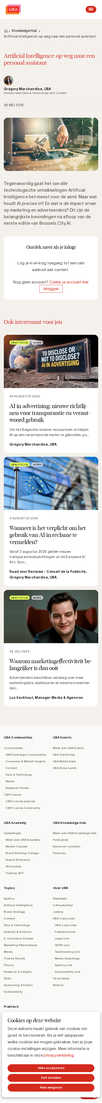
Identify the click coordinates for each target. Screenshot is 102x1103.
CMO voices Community (23, 807)
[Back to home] (13, 9)
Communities (13, 747)
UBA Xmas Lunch (65, 767)
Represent (60, 898)
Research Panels (17, 787)
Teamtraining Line (67, 951)
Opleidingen (12, 833)
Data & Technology (19, 774)
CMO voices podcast (20, 801)
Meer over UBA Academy (23, 839)
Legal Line (62, 938)
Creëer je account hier (68, 282)
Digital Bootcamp (18, 859)
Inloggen (51, 289)
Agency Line (63, 965)
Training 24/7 (14, 873)
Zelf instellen (51, 1077)
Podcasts (59, 853)
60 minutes (13, 866)
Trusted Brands (14, 958)
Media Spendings (67, 958)
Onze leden (61, 978)
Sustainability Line (67, 971)
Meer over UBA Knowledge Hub (75, 833)
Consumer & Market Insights (25, 761)
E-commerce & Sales (18, 938)
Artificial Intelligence (18, 905)
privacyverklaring (58, 1055)
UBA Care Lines (63, 918)
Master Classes (16, 846)
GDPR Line (62, 945)
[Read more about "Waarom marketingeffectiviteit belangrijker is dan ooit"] (51, 648)
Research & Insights (18, 971)
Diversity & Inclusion (18, 931)
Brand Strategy (14, 911)
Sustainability (13, 991)
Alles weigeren (51, 1087)
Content (11, 767)
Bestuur (58, 984)
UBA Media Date (64, 761)
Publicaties (60, 839)
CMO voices (12, 794)
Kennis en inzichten (66, 846)
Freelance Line (65, 931)
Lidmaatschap (63, 905)
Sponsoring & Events (18, 984)
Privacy (9, 965)
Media (10, 781)
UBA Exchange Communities (26, 754)
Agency (9, 898)
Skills (7, 978)
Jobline (58, 911)
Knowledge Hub (24, 31)
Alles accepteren (51, 1068)
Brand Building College (22, 853)
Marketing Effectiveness (20, 945)
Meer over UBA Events (68, 747)
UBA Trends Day (64, 754)
